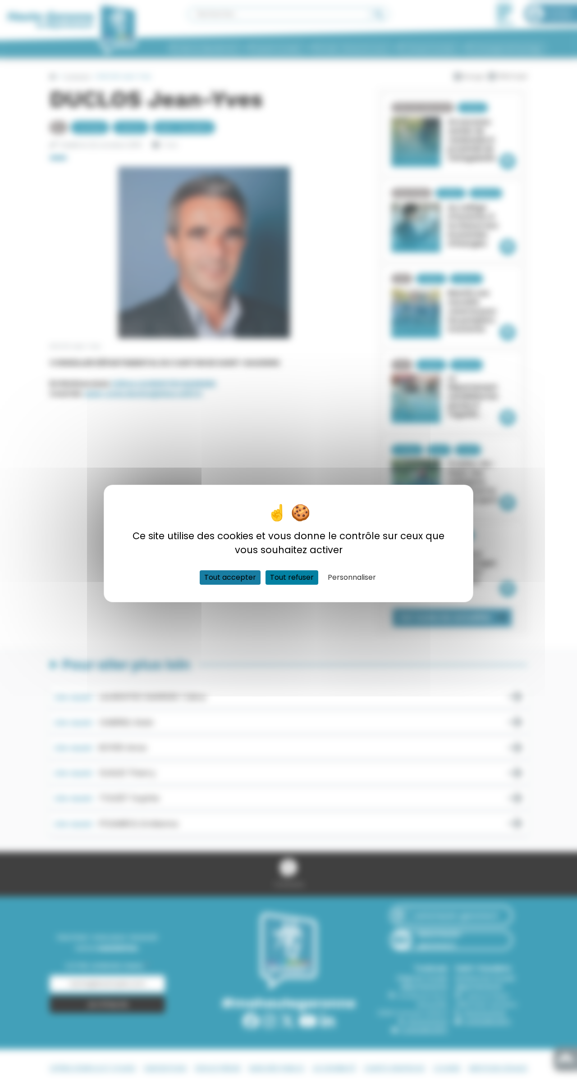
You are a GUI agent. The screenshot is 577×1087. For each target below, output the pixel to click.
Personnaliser (352, 577)
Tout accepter (230, 577)
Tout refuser (292, 577)
